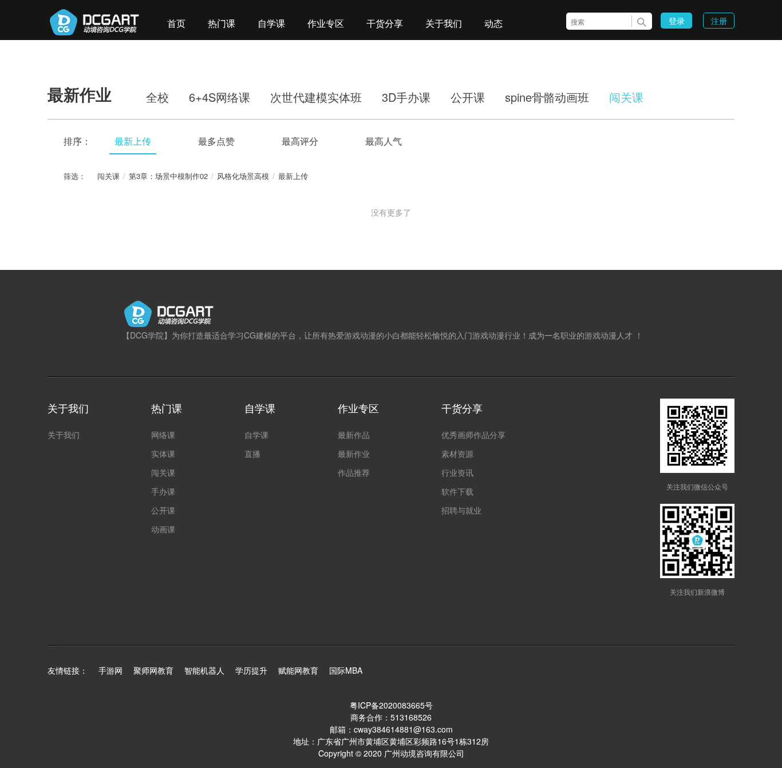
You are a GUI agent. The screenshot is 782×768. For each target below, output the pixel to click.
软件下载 (457, 491)
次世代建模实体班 (316, 97)
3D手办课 (406, 97)
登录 (677, 20)
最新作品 (354, 434)
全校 (157, 97)
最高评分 (300, 141)
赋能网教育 (298, 670)
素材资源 (457, 453)
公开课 (468, 97)
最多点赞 (216, 141)
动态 (493, 23)
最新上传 (132, 141)
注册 (719, 20)
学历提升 (251, 670)
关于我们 (443, 23)
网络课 (163, 434)
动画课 (163, 529)
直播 (252, 453)
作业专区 (325, 23)
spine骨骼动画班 (547, 97)
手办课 (163, 491)
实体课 (163, 453)
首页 (176, 23)
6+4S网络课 (219, 97)
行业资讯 (457, 472)
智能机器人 (204, 670)
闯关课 (626, 97)
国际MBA (345, 670)
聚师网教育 (153, 670)
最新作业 (354, 453)
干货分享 (384, 23)
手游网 (110, 670)
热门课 (221, 23)
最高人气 (383, 141)
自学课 (271, 23)
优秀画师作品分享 (473, 434)
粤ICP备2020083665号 (391, 705)
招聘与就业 (461, 510)
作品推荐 (354, 472)
